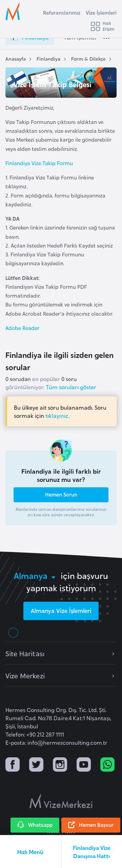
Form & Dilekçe (88, 58)
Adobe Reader (22, 328)
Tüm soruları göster (71, 387)
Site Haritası (24, 653)
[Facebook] (12, 765)
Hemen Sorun (61, 494)
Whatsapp (40, 824)
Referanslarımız (61, 12)
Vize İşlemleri (101, 12)
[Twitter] (36, 765)
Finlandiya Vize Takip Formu (39, 163)
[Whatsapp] (107, 765)
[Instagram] (60, 765)
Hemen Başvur (96, 824)
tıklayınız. (57, 415)
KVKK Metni (61, 831)
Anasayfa (15, 58)
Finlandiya (48, 58)
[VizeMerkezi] (61, 800)
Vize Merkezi (25, 675)
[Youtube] (84, 765)
